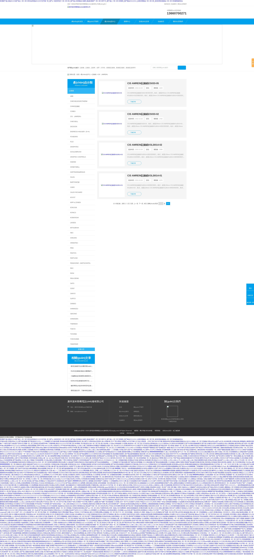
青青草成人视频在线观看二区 (69, 524)
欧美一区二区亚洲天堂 (60, 477)
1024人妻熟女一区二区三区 (194, 506)
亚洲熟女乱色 (12, 497)
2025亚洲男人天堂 (192, 495)
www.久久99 (48, 445)
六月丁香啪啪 (177, 491)
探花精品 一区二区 (173, 518)
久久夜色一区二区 (36, 479)
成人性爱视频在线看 (65, 491)
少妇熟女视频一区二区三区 (17, 547)
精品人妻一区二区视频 (241, 499)
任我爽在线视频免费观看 (144, 489)
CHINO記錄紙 (75, 106)
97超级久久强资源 (67, 552)
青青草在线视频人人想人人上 (141, 539)
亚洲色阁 (226, 506)
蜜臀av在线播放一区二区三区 (108, 512)
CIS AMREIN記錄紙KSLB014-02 (144, 144)
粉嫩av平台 (247, 522)
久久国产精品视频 (21, 441)
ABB (71, 96)
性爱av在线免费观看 (23, 483)
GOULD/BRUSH (75, 152)
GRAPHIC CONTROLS (78, 157)
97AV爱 (74, 447)
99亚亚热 (207, 462)
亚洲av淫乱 (39, 447)
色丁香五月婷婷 (7, 508)
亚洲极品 (41, 481)
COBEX (73, 111)
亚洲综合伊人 (81, 449)
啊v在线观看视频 (213, 549)
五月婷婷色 (189, 545)
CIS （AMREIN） (76, 116)
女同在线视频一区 (103, 483)
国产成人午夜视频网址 (120, 456)
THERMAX (74, 324)
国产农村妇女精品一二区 (57, 504)
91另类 (109, 495)
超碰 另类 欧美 (178, 449)
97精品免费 (63, 464)
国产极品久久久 (224, 535)
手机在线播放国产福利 (28, 447)
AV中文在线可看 (217, 479)
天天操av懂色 (48, 460)
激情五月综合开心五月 (206, 458)
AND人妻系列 (180, 520)
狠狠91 (125, 493)
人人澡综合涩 (16, 516)
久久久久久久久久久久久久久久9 (31, 495)
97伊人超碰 (167, 533)
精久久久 (177, 549)
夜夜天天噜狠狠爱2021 (192, 477)
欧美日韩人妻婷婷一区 (227, 462)
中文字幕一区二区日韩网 (65, 493)
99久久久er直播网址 (165, 468)
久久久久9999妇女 (21, 445)
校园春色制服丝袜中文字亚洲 (190, 458)
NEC (71, 233)
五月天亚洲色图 (238, 502)
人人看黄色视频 (81, 545)
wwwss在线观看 (48, 554)
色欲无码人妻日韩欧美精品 (80, 472)
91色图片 (173, 514)
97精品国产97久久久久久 (49, 493)
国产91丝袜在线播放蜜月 (193, 443)
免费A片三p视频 (93, 502)
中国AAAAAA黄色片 (182, 529)
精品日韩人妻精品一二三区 (76, 477)
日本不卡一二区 (116, 543)
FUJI (71, 142)
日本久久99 (14, 466)
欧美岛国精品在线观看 (246, 487)
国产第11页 (11, 456)
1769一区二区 (58, 554)
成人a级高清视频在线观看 (104, 491)
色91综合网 (20, 497)
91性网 (161, 533)
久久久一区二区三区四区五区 (127, 483)
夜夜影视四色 (31, 506)
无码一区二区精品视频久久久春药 (146, 474)
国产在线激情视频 (16, 499)
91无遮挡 (95, 460)
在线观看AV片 (58, 487)
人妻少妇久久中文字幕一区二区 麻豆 (110, 485)
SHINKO (73, 303)
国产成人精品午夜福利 (45, 510)
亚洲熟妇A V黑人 (160, 456)
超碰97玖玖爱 (142, 552)
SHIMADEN (74, 319)
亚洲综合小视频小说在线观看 (119, 466)
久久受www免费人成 (207, 541)
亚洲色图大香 (149, 460)
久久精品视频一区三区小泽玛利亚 (214, 474)
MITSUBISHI (74, 228)
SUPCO (73, 298)
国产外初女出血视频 (233, 458)
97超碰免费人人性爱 (193, 493)
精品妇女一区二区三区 (135, 443)
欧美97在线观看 (142, 481)
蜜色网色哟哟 (9, 458)
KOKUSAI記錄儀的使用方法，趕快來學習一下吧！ (82, 381)
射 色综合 (144, 468)
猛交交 (216, 541)
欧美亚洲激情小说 (227, 489)
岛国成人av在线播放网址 (68, 495)
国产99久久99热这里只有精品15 (22, 539)
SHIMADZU (74, 308)
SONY (72, 288)
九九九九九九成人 (204, 518)
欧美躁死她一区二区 (145, 458)
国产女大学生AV (134, 477)
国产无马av (30, 547)
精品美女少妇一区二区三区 (91, 443)
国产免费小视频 (31, 537)
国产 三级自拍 (120, 504)
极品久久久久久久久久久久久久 (199, 527)
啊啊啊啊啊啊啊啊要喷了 (157, 452)
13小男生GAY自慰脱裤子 (177, 443)
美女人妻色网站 (229, 443)
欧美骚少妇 (212, 537)
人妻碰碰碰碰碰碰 (152, 504)
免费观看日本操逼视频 (29, 533)
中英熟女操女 (38, 522)
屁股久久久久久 (236, 449)
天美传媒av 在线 (201, 479)
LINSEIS (73, 222)
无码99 (94, 458)
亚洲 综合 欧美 (17, 472)
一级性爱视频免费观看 (134, 468)
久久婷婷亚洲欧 (120, 447)
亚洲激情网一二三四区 (50, 522)
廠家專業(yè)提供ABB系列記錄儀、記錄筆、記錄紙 (82, 385)
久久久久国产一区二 (17, 512)
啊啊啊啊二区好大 (120, 468)
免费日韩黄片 (179, 472)
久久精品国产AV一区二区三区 (33, 512)
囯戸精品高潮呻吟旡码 (9, 549)
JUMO (72, 187)
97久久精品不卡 (138, 445)
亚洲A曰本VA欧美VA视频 (96, 541)
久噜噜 (185, 456)
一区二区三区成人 (156, 539)
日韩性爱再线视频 (239, 524)
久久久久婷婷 (133, 541)
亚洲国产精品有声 (95, 499)
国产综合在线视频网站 (101, 462)
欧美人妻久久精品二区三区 (219, 452)
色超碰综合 (61, 506)
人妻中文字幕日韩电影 (21, 458)
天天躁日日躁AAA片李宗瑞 (196, 456)
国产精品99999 (135, 510)
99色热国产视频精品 (148, 447)
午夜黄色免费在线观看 (83, 485)
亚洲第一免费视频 (136, 529)
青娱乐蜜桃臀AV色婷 (200, 460)
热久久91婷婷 (121, 514)
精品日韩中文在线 (135, 537)
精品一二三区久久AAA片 (204, 508)
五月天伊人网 (216, 508)
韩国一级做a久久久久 (148, 512)
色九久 (188, 441)
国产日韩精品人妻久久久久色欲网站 (157, 516)
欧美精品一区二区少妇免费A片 (214, 504)
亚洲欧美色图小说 (144, 508)
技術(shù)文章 (144, 21)
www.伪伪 (127, 510)
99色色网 (199, 531)
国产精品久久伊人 (167, 510)
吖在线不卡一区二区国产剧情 (222, 529)
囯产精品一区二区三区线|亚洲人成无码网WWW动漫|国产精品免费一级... (116, 531)
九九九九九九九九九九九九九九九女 (193, 510)
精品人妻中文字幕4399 (235, 541)
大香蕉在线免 (153, 518)
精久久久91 (154, 508)
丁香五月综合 (109, 541)
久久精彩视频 (183, 454)
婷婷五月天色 (66, 470)
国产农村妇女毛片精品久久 (44, 543)
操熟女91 (37, 470)
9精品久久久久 (80, 458)
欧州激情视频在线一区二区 (33, 497)
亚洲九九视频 (145, 487)
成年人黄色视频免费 (80, 487)
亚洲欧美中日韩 (100, 504)
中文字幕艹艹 (157, 510)
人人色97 (210, 512)
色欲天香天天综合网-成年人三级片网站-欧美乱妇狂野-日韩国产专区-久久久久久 (211, 485)
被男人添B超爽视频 (186, 518)
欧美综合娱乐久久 (187, 547)
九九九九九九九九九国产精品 (57, 452)
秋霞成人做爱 (152, 466)
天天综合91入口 (109, 460)
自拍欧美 (235, 472)
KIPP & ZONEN (75, 202)
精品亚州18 (249, 479)
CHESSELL (74, 121)
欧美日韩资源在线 (212, 552)
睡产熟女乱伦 (80, 547)
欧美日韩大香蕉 (44, 514)
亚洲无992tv (166, 493)
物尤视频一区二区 (95, 524)
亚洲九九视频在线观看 (151, 445)
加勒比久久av (221, 466)
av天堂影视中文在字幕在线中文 (63, 539)
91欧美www (19, 470)
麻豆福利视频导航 (67, 468)
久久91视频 (64, 510)
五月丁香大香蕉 (116, 441)
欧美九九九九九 (90, 547)
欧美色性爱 (21, 514)
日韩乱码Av (11, 441)
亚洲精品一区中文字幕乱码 (173, 504)
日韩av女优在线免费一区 (118, 545)
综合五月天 (229, 531)
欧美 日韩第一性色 (159, 502)
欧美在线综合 (117, 491)
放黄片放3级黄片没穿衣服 (113, 547)
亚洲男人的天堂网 (210, 522)
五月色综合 (146, 443)
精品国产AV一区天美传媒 (134, 545)
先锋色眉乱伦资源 (91, 483)
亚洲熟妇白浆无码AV (83, 497)
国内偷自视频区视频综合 (178, 441)
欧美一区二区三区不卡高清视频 (79, 499)
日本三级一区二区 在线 (185, 474)
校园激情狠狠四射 (189, 472)
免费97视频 (93, 497)
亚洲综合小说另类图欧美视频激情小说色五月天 (130, 527)
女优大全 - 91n (234, 510)
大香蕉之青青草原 (21, 554)
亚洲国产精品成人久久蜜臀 (150, 535)
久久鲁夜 (116, 502)
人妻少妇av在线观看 (13, 522)
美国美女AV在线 (171, 479)
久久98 (151, 493)
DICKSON (73, 126)
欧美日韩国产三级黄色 (101, 481)
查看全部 (81, 349)
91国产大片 (192, 508)
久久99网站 (146, 545)
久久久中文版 (65, 479)
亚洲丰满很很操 (185, 531)
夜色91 (237, 445)
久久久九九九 (197, 545)
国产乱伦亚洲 (16, 543)
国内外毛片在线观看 (89, 527)
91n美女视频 (244, 458)
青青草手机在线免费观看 (86, 452)
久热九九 (171, 522)
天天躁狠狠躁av (233, 452)
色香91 (78, 474)
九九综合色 (105, 466)
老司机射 (6, 533)
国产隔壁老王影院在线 (195, 454)
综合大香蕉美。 (142, 441)
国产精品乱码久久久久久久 (25, 549)
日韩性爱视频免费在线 (206, 464)
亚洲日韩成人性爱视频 (53, 449)
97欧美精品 (235, 504)
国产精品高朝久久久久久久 (198, 552)
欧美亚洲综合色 (126, 491)
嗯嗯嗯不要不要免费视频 (215, 491)
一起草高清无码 (69, 554)
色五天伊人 (50, 520)
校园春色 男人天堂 (46, 470)
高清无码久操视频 (83, 524)
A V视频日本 (237, 489)
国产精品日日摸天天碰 (62, 499)
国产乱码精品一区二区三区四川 (57, 531)
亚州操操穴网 (215, 462)
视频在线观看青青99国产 (135, 456)
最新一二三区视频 (112, 449)
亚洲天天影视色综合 (79, 506)
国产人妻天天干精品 (40, 549)
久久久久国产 (152, 481)
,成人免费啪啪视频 (232, 466)
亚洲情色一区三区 (73, 454)
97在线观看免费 (71, 520)
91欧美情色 (111, 497)
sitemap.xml (130, 433)
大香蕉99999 (29, 556)
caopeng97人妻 (5, 512)
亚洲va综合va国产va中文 (215, 441)
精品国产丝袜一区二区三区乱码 (95, 506)
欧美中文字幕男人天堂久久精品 (83, 539)
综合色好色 (227, 472)
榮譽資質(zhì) (138, 416)
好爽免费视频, (32, 468)
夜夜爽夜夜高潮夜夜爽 (109, 489)
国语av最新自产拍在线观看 (163, 541)
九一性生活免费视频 (77, 533)
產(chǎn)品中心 (110, 21)
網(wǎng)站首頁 (77, 21)
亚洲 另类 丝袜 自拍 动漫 (140, 520)
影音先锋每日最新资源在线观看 (43, 524)
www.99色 (244, 549)
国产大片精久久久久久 (119, 479)
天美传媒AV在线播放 (178, 545)
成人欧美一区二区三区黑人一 (219, 493)
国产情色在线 (190, 514)
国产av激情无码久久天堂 (208, 477)
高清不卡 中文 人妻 (221, 499)
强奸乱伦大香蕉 (127, 485)
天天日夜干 (37, 556)
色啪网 (209, 479)
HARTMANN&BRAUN (77, 172)
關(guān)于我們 (93, 21)
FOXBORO (74, 136)
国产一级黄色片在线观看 (215, 502)
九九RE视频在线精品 (163, 537)
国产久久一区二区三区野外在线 (187, 452)
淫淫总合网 (160, 466)
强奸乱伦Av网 (200, 481)
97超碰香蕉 (38, 547)
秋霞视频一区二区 (231, 474)
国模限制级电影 (158, 514)
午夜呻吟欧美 (104, 508)
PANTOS (73, 253)
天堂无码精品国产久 (85, 460)
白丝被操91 (71, 474)
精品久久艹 (222, 520)
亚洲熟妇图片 (72, 545)
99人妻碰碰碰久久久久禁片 (145, 483)
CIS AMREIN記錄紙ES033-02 (143, 114)
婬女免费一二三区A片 (121, 552)
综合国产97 (21, 489)
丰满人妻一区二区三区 (114, 522)
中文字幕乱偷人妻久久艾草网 (89, 512)
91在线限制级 (28, 524)
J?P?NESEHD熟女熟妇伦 (68, 445)
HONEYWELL (75, 167)
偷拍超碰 (186, 512)
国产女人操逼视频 (21, 456)
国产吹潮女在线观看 (96, 472)
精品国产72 (22, 466)
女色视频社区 (248, 520)
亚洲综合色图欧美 (242, 516)
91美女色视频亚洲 (186, 489)
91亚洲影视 (136, 452)
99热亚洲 (249, 495)
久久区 (24, 460)
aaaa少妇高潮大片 (110, 487)
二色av (16, 518)
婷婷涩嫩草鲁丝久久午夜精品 (225, 445)
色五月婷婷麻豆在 (245, 504)
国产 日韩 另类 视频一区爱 (172, 487)
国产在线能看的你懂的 (89, 456)
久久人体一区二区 (115, 470)
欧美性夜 (232, 454)
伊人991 (210, 539)
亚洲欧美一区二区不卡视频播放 (57, 516)
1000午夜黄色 (4, 481)
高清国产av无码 (134, 502)
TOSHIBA (73, 334)
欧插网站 (166, 514)
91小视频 (14, 514)
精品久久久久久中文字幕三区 (65, 443)
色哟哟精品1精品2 (103, 556)
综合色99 (219, 506)
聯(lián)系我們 (182, 4)
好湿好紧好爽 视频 (92, 543)
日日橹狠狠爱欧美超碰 (88, 493)
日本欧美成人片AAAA (37, 483)
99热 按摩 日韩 (237, 481)
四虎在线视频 (32, 445)
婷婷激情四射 (132, 552)
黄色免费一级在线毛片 (188, 481)
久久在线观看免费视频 (231, 543)
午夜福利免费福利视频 (140, 506)
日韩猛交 (230, 499)
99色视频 (49, 529)
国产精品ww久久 (99, 539)
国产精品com (12, 489)
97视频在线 (126, 518)
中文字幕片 (205, 545)
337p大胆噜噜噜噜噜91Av (227, 552)
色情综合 (141, 460)
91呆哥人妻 (7, 514)
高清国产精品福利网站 (130, 497)
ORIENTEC (74, 243)
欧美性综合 (243, 547)
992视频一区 (79, 443)
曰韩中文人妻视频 (87, 481)
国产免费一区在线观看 (106, 502)
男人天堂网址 (81, 535)
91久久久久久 (55, 495)
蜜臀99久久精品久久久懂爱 (180, 552)
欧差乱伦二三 (39, 474)
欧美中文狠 (108, 479)
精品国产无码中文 (17, 443)
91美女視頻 (132, 466)
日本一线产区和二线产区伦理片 (215, 456)
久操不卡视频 (239, 518)
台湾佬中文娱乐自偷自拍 (14, 454)
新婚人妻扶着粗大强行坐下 (167, 508)
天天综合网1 (225, 508)
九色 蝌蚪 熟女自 (193, 445)
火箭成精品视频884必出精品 (126, 535)
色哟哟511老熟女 (198, 522)
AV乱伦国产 (51, 489)
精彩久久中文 (168, 458)
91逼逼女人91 (142, 541)
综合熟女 (153, 531)
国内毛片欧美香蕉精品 (48, 535)
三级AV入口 (12, 483)
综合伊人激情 (131, 489)
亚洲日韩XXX (128, 445)
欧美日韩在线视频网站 (171, 466)
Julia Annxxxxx (138, 549)
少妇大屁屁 (55, 537)
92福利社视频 (148, 522)
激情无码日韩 (6, 466)
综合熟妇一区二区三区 (204, 468)
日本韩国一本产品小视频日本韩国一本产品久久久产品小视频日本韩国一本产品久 (181, 499)
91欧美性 (47, 464)
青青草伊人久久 (213, 535)
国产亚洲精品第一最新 (163, 447)
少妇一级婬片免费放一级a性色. (115, 539)
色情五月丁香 (77, 456)
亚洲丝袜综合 (72, 464)
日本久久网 (122, 481)
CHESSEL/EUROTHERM (78, 101)
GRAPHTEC (74, 147)
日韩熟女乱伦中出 (31, 462)
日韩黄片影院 (156, 497)
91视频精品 (102, 445)
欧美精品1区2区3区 (236, 508)
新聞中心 (127, 21)
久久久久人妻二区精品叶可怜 (141, 491)
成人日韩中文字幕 (41, 516)
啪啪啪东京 (172, 516)
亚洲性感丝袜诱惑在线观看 (241, 477)
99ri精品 (51, 485)
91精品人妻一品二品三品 (45, 458)
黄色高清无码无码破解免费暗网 (113, 472)
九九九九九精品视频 (204, 452)
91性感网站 (78, 514)
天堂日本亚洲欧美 (86, 474)
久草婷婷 (169, 489)
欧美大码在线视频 (41, 452)
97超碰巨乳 (193, 470)
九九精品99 (176, 489)
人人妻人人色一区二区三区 (18, 481)
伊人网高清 (167, 547)
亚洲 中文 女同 (145, 479)
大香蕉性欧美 (207, 447)
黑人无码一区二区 (217, 468)
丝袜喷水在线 (228, 502)
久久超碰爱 (180, 502)
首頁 (77, 74)
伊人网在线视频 (224, 549)
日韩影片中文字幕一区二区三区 (191, 554)
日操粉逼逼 (157, 493)
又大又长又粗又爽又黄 (9, 485)
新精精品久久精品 (146, 510)
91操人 (212, 510)
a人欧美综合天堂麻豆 (133, 479)
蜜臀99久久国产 (153, 468)
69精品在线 (173, 477)
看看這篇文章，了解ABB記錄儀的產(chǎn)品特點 (82, 390)
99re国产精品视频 (218, 472)
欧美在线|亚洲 (189, 502)
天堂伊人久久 (176, 533)
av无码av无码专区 (7, 518)
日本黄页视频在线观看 (178, 506)
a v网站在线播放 (136, 518)
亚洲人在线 (235, 512)
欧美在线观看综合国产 (133, 487)
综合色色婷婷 (127, 520)
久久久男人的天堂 (208, 454)
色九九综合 (195, 497)
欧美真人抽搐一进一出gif (30, 510)
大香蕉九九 (211, 516)
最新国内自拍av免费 (201, 502)
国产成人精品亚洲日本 (61, 466)
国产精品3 (199, 447)
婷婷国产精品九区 (79, 518)
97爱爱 (160, 458)
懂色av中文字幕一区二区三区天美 (205, 514)
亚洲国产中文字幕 (81, 502)
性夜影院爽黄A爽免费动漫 (18, 506)
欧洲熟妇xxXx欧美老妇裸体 (108, 510)
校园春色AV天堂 (216, 489)
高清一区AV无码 (70, 458)
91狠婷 (108, 543)
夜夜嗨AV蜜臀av (127, 452)
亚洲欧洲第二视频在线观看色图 (222, 447)
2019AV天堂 (233, 506)
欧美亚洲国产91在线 (144, 497)
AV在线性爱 (227, 441)
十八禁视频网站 (113, 481)
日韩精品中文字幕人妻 (46, 466)
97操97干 (143, 477)
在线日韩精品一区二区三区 (119, 516)
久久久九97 (192, 468)
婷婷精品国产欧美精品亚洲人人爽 (161, 491)
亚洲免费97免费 (61, 489)
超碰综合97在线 (151, 554)
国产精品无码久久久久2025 (92, 466)
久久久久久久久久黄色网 (68, 449)
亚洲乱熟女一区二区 (209, 506)
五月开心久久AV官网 (209, 466)
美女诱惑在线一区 (66, 456)
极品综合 (155, 458)
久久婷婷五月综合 (101, 527)
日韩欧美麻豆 (174, 543)
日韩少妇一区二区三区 (54, 468)
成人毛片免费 (245, 456)
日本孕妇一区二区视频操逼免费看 (111, 474)
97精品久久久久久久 (146, 502)
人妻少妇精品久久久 (17, 474)
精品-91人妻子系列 (242, 533)
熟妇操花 (128, 539)
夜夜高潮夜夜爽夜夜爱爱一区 (152, 529)
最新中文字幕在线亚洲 (50, 447)
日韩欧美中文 (144, 452)
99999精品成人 (49, 483)
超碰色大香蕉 (25, 487)
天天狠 (7, 506)
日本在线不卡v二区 (79, 552)
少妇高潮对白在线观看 (200, 549)
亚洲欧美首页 (59, 514)
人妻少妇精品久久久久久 (73, 504)
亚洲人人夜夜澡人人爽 (156, 485)
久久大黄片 (18, 452)
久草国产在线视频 (247, 449)
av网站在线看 (139, 522)
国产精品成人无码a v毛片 (17, 491)
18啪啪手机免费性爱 (120, 554)
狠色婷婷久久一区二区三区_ (199, 537)
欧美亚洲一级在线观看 (244, 554)
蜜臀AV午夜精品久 (182, 508)
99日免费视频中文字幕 (226, 524)
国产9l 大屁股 (162, 518)
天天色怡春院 (36, 493)
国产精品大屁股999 (189, 449)
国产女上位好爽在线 (239, 495)
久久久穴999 (54, 474)
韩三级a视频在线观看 (117, 454)
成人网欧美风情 (90, 518)
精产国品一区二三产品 (229, 497)
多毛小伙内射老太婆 (204, 470)
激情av (174, 474)
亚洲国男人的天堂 (168, 472)
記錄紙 (94, 74)
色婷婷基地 (102, 449)
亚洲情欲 (162, 504)
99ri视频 (120, 510)
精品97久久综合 (101, 518)
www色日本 (40, 454)
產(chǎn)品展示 (124, 411)
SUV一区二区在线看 (222, 514)
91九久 (124, 547)
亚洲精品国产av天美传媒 (104, 456)
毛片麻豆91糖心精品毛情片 (52, 552)
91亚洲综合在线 (237, 447)
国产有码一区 (245, 443)
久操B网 (37, 456)
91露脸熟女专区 (231, 545)
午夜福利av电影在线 (88, 504)
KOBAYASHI (74, 217)
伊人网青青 (142, 504)
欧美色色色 (150, 552)
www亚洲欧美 (20, 556)
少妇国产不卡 (72, 466)
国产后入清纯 (40, 537)
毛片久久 (150, 472)
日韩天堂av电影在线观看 (35, 554)
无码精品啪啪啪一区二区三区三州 (157, 495)
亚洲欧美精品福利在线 (37, 487)
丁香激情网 (51, 443)
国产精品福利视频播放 (132, 454)
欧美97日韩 (210, 499)
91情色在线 (235, 441)
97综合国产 (20, 531)
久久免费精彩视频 (22, 485)
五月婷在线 (205, 554)
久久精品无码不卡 (50, 481)
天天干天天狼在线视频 (27, 504)
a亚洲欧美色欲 (221, 531)
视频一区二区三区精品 (31, 443)
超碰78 (136, 470)
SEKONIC (73, 314)
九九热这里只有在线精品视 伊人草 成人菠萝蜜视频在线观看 (34, 477)
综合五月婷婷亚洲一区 (211, 524)
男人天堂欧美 (152, 520)
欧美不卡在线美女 (218, 443)
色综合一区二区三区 (31, 489)
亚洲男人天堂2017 (220, 458)
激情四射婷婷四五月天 (223, 516)
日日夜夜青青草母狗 (31, 508)
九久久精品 (242, 464)
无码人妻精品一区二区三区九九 (233, 468)
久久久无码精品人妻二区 (114, 518)
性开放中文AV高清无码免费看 (101, 464)
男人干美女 (109, 506)
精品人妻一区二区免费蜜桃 (198, 512)
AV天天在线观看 (39, 472)
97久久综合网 (246, 489)
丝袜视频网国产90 (237, 529)
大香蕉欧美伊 (152, 464)
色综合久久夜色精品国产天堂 (168, 524)
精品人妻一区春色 (242, 545)
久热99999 (129, 556)
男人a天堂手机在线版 (159, 489)
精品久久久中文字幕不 (178, 447)
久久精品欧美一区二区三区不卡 (231, 539)
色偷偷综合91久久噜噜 (65, 522)
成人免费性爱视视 (244, 493)
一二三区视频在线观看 (158, 545)
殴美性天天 (30, 456)
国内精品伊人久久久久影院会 (159, 443)
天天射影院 (217, 497)
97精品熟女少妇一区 (32, 514)
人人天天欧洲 (38, 527)
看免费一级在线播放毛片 (68, 485)
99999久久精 (161, 481)
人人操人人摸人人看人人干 (232, 460)
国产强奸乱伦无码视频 (135, 462)
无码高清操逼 (33, 458)
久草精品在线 (55, 464)
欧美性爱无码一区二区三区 (235, 520)
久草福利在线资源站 (78, 508)
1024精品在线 (215, 518)
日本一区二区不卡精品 (115, 493)
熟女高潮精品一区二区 (71, 529)
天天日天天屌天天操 (65, 472)
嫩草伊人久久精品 (217, 470)
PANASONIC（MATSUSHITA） (80, 263)
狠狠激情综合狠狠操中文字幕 (166, 520)
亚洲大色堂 (175, 468)
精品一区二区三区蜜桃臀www (119, 524)
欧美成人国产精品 (32, 481)
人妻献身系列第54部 (60, 543)
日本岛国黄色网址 (157, 454)
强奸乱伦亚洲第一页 (222, 522)
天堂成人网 (189, 520)
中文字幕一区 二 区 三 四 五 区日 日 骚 (226, 464)
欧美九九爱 (228, 504)
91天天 (52, 514)
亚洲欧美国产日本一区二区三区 (42, 539)
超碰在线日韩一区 (125, 495)
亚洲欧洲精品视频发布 (192, 464)
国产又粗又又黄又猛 (21, 468)
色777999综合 (102, 497)
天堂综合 (77, 554)
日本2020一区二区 (121, 458)
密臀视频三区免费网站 (223, 537)
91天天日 (216, 495)
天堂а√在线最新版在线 (228, 518)
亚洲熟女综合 (100, 479)
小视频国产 (192, 487)
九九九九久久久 (28, 470)
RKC (71, 268)
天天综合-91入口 (141, 466)
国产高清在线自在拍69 (165, 474)
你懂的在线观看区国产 (51, 491)
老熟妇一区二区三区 (181, 445)
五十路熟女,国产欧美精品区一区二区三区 (101, 447)
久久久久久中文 (60, 483)
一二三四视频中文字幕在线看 (50, 441)
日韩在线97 (53, 497)
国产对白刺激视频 (11, 462)
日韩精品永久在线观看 (9, 531)
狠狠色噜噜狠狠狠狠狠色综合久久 (42, 541)
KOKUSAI (73, 207)
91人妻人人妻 (240, 454)
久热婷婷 (195, 518)
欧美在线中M (114, 483)
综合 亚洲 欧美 (175, 531)
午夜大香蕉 (18, 510)
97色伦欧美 (117, 477)
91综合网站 (21, 545)
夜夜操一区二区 (133, 458)
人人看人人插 (81, 445)
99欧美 (128, 529)
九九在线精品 (93, 520)
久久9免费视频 (33, 485)
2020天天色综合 (133, 493)
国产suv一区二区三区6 (92, 508)
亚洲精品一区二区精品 (222, 510)
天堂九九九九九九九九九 (140, 485)
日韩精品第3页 (13, 479)
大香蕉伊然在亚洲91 (94, 441)
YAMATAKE (74, 344)
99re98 (13, 556)
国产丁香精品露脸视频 (94, 516)
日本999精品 (9, 504)
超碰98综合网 (100, 468)
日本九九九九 (143, 464)
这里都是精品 (157, 470)
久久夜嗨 (233, 516)
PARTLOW (73, 258)
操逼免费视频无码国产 (162, 483)
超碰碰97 (247, 518)
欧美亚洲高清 (131, 554)
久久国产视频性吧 (229, 479)
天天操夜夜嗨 (168, 485)
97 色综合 (160, 543)
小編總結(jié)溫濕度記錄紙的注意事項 (82, 376)
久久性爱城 (96, 474)
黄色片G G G (30, 491)
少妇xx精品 (226, 470)
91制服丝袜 (202, 445)
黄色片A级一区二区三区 (98, 495)
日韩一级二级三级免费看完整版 (50, 456)
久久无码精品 (137, 447)
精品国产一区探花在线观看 (94, 552)
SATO (72, 283)
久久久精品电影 (147, 462)
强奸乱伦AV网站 (233, 493)
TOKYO (73, 329)
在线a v (56, 524)
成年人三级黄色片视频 (211, 543)
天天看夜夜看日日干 (116, 520)
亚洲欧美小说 (184, 468)
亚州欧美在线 (106, 516)
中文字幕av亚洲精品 (70, 535)
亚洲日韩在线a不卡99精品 (51, 527)
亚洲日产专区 (71, 502)
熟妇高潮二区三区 (145, 454)
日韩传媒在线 (47, 479)
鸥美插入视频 (45, 545)
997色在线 (38, 504)
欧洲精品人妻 (118, 541)
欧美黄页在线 (43, 443)
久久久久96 (129, 447)
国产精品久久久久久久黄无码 (106, 458)
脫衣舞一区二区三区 (60, 454)
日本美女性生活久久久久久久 (28, 518)
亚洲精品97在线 (133, 460)
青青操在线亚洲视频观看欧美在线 (70, 441)
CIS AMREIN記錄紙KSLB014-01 (144, 175)
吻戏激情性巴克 (171, 456)
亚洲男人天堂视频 (27, 449)
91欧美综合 (27, 493)
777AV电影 (45, 504)
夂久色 (93, 468)
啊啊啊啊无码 (77, 481)
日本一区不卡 (124, 502)
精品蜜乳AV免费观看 (17, 524)
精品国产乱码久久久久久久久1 (124, 499)
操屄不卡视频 (22, 520)
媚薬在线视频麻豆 (132, 508)
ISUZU (72, 177)
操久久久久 (119, 445)
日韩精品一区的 (149, 456)
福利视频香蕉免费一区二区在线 (96, 535)
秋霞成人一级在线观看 (243, 552)
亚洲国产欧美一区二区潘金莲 (124, 549)
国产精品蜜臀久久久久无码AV (88, 454)
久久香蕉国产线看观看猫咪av (14, 493)
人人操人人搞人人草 (188, 491)
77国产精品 (176, 458)
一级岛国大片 (137, 512)
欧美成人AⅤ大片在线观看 (49, 506)
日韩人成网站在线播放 (177, 483)
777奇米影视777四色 (29, 452)
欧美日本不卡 (49, 454)
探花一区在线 (63, 474)
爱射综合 (166, 543)
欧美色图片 (7, 499)
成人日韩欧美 (106, 441)
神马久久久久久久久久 (7, 452)
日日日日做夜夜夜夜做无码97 (116, 529)
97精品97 (200, 543)
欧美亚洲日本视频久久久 (148, 547)
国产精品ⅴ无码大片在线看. (216, 487)
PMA (72, 248)
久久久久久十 (141, 554)
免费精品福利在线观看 (222, 454)
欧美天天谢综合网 (36, 502)
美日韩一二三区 (234, 535)
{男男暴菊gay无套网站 (178, 539)
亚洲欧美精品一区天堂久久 (222, 512)
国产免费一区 (166, 512)
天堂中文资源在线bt (230, 554)
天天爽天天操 (208, 529)
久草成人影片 (123, 449)
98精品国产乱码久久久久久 (35, 464)
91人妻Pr (146, 449)
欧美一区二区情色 (24, 479)
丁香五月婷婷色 (67, 460)
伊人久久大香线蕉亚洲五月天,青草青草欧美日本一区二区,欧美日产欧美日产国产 (221, 483)
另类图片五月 (43, 489)
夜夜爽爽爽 (159, 547)
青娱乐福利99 (89, 462)
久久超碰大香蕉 (145, 531)
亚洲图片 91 (203, 539)
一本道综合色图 (181, 479)
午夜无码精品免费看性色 (184, 516)
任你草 (69, 447)
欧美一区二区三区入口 (163, 506)
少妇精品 (240, 491)
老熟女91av (223, 495)
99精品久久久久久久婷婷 (168, 497)
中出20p (248, 462)
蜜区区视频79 (66, 533)
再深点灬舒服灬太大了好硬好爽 (99, 470)
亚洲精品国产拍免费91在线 (86, 549)
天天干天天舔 (110, 468)
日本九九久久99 (96, 554)
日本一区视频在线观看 (84, 464)
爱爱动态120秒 (168, 527)
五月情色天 (150, 541)
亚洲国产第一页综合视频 (233, 456)
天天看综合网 (185, 533)
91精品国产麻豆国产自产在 (201, 489)
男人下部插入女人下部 (28, 543)
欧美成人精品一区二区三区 (181, 541)
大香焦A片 (56, 445)
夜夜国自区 (60, 481)
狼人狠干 (85, 441)
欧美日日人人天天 (152, 477)
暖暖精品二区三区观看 (232, 487)
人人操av (111, 443)
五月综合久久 (41, 499)
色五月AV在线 (49, 487)
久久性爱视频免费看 (11, 520)
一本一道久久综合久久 (29, 454)
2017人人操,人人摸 (57, 547)
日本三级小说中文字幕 (155, 441)
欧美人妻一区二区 (9, 477)
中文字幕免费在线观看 (164, 464)
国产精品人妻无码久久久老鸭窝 (75, 483)
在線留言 (174, 4)
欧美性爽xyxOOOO (178, 464)
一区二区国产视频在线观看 (221, 449)
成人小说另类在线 (171, 452)
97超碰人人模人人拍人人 (82, 537)
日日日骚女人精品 (235, 514)
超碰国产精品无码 (58, 529)
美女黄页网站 (166, 539)
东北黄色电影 (57, 460)
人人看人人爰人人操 (187, 460)
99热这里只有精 (59, 458)
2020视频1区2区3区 (129, 474)
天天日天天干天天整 (29, 499)
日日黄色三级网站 (198, 524)
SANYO (73, 293)
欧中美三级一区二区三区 (131, 472)
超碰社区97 (246, 481)
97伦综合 (46, 502)
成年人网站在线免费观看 (238, 537)
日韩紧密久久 (95, 510)
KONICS (73, 212)
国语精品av (77, 493)
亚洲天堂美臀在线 (69, 547)
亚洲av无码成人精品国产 (215, 460)
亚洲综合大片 (29, 531)
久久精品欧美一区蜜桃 (206, 497)
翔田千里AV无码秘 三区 (173, 481)
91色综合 (179, 456)
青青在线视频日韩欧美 (67, 537)
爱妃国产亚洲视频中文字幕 (137, 516)
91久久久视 (86, 514)
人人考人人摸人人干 (173, 460)
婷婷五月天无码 (56, 533)
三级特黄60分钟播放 (92, 445)
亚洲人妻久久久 (195, 541)
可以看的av (106, 533)
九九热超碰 (246, 470)
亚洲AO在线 (4, 489)
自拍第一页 (159, 487)
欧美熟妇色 (115, 495)
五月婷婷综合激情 (189, 483)
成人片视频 (30, 460)
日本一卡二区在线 (53, 549)
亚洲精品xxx (242, 506)
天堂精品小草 (50, 499)
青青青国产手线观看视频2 (231, 547)
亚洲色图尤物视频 (171, 502)
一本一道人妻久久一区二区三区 (217, 533)
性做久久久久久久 (107, 554)
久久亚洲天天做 (143, 493)
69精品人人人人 (243, 472)
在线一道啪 (125, 477)
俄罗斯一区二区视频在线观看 (120, 537)
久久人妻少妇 (12, 541)
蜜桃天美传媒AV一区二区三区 (77, 516)
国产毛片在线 (197, 520)
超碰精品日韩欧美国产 (183, 470)
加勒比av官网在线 (103, 520)
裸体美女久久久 (108, 552)
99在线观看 (209, 449)
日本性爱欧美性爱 (119, 506)
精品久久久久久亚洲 (160, 460)
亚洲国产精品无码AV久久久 (58, 545)
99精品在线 (46, 533)
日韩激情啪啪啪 (72, 549)
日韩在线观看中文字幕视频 (17, 527)
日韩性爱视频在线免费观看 (46, 508)
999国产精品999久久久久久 (16, 537)
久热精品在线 (136, 495)
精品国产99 (31, 520)
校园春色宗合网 (239, 531)
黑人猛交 (166, 454)
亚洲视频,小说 (13, 545)
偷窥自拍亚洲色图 (146, 514)
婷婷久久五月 (243, 466)
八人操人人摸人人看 (92, 449)
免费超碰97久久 (247, 514)
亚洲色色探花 (62, 447)
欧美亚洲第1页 (176, 547)
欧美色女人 (59, 535)
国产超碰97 (68, 481)
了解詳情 (133, 101)
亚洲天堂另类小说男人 (133, 514)
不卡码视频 (204, 535)
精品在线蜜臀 (42, 468)
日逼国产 (75, 460)
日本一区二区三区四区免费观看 (48, 462)
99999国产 (217, 539)
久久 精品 (219, 477)
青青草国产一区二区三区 (118, 556)
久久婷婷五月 (16, 487)
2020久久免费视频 (39, 449)
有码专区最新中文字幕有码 (12, 495)
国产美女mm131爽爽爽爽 (187, 466)
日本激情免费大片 (167, 449)
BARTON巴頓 (74, 182)
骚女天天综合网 (111, 535)
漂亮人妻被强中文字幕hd (178, 493)
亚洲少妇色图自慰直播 (196, 529)
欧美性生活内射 (240, 479)
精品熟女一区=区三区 (145, 470)
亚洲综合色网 (92, 487)
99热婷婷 (153, 487)
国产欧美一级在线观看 (33, 545)
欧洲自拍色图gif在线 (132, 504)
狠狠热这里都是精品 (67, 527)
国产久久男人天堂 (32, 466)
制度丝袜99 (21, 462)
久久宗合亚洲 (121, 487)
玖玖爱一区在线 (164, 477)
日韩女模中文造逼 (234, 549)
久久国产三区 (174, 537)
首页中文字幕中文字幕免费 (163, 552)
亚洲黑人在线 (39, 552)
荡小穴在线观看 (132, 481)
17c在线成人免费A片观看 (176, 462)
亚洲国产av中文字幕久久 (129, 441)
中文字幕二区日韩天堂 (158, 479)
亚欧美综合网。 (68, 487)
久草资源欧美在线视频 (88, 479)
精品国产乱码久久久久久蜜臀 (77, 531)
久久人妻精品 (191, 479)
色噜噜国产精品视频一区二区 (95, 477)
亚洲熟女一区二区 (82, 541)
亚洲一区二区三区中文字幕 (58, 502)
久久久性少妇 (223, 541)
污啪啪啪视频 (100, 547)
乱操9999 (48, 537)
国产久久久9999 (60, 520)
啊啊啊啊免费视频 (198, 474)
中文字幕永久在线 (127, 470)
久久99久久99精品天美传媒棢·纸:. (193, 504)
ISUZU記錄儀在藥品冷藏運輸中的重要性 (82, 371)
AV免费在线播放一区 (192, 539)
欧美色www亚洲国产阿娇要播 (142, 533)
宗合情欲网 (45, 497)
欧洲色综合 (30, 527)
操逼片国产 (105, 524)
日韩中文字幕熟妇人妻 (206, 495)
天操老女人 (184, 487)
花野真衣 (99, 533)
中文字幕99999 (28, 472)
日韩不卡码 (40, 445)
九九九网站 (98, 452)
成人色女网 (104, 443)
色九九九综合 (56, 479)
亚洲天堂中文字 (243, 474)
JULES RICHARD (76, 192)
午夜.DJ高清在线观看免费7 (32, 535)
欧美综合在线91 (190, 447)
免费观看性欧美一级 (100, 529)
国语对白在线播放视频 (149, 537)
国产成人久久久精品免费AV (187, 543)
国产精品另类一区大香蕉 (166, 445)
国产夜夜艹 (90, 545)
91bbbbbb (3, 522)
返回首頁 (167, 4)
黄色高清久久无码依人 (28, 516)
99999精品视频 (9, 470)
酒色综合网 (119, 497)
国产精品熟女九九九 (34, 441)
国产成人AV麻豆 (207, 443)
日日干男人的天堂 (177, 512)
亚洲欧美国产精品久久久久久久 (69, 556)
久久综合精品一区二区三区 (93, 522)
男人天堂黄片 (78, 527)
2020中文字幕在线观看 (161, 522)
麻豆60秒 (238, 443)
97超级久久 (111, 527)
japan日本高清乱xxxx (163, 531)
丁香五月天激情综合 (108, 499)
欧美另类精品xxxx (78, 522)
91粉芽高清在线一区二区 (151, 549)
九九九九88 (3, 497)
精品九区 (80, 466)
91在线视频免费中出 (40, 531)
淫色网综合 (248, 531)
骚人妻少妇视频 (83, 447)
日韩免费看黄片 (247, 539)
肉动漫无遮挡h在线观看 (102, 545)
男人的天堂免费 (111, 504)
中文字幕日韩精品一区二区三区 (63, 518)
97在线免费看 (39, 460)
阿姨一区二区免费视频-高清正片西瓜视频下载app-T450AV (61, 512)
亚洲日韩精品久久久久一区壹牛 (100, 537)
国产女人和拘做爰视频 (135, 449)
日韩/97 (193, 531)
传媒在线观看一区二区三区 (154, 527)
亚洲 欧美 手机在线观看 (200, 516)
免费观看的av (57, 541)
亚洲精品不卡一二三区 (85, 489)
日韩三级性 (240, 497)
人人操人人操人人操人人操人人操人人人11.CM (143, 524)
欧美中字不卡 (174, 454)
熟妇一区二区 (111, 445)
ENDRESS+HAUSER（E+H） (80, 131)
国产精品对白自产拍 (128, 522)
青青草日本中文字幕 (179, 485)
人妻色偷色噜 (200, 449)
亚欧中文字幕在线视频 (236, 522)
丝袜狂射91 (151, 506)
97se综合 (94, 556)
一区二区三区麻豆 (40, 520)
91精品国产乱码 (86, 554)
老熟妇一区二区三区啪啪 (199, 441)
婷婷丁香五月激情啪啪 (216, 554)
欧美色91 (39, 533)
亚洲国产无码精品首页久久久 (76, 543)
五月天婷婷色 (139, 499)
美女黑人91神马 (75, 479)
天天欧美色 (202, 533)
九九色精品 (180, 477)
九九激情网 (145, 518)
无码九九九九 (211, 445)
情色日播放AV (194, 533)
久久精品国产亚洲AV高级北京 (75, 462)
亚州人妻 (88, 458)
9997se (4, 537)
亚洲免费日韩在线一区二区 (177, 495)
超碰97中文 (213, 545)
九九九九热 (101, 543)
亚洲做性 (46, 474)
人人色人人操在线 (24, 502)
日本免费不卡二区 (186, 549)
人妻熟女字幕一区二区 (88, 491)
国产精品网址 (17, 460)
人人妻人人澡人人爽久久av (50, 556)
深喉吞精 (143, 495)
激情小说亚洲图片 (245, 510)
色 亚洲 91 (90, 531)
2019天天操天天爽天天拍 (204, 472)
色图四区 (138, 535)
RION (72, 273)
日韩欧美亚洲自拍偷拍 (24, 541)
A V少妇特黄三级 (210, 481)
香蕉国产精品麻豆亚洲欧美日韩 (194, 462)
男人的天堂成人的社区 (69, 541)
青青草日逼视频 (122, 489)
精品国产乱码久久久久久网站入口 (79, 510)
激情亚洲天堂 (109, 477)
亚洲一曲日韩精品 (72, 489)
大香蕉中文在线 (69, 514)
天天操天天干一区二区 (125, 533)
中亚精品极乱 (46, 495)
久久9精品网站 (6, 543)
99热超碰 (118, 443)
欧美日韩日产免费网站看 (31, 529)
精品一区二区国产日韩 (167, 549)
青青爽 (230, 495)
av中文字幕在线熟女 (133, 547)
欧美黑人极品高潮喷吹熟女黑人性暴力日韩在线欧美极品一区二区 (179, 535)
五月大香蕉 (142, 472)
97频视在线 (94, 485)
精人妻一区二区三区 (8, 554)
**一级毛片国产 (7, 443)
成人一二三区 (57, 470)
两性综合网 (61, 462)
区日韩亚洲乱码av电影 (14, 449)
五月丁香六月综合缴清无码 (82, 468)
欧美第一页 (72, 497)
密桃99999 (166, 441)
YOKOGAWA (74, 339)
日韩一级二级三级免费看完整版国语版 (168, 554)
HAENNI (73, 162)
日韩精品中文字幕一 (230, 491)
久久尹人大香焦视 (155, 449)
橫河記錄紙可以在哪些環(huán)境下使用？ (82, 366)
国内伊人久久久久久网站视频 (80, 470)
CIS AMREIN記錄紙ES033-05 (143, 83)
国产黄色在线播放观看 (160, 462)
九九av (38, 506)
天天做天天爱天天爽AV (45, 518)
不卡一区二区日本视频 (125, 512)
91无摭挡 (42, 529)
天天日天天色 (39, 491)
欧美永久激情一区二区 (149, 543)
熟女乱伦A (68, 506)
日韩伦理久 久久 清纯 (168, 529)
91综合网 (246, 508)
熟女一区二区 (46, 547)
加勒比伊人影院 (21, 464)
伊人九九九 (177, 510)
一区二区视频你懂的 (121, 460)
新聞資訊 (136, 411)
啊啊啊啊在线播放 (236, 470)
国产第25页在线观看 (117, 464)
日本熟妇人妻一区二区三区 (12, 447)
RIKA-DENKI (74, 278)
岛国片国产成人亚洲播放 (217, 527)
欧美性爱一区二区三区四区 (10, 552)
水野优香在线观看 (101, 493)
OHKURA (73, 238)
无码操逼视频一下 (82, 520)
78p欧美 (221, 543)
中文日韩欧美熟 (240, 462)
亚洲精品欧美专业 (96, 514)
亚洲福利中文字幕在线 (131, 464)
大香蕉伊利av (204, 493)
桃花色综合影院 (43, 485)
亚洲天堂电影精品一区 (215, 547)
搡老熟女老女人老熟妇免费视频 (131, 543)
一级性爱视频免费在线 (243, 485)
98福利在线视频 (63, 497)
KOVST (72, 197)
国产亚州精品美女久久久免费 (112, 452)
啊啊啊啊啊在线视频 (168, 470)
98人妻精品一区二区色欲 (181, 527)
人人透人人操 (97, 489)
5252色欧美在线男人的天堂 (183, 522)
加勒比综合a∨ (157, 472)
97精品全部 (3, 441)
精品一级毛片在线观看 (51, 472)
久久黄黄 (124, 443)
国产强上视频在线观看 (27, 552)
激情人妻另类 (76, 491)
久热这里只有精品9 (201, 491)
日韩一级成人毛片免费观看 (117, 508)
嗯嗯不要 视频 (227, 477)
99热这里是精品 (29, 474)
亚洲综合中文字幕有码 (184, 497)
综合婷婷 (168, 545)
